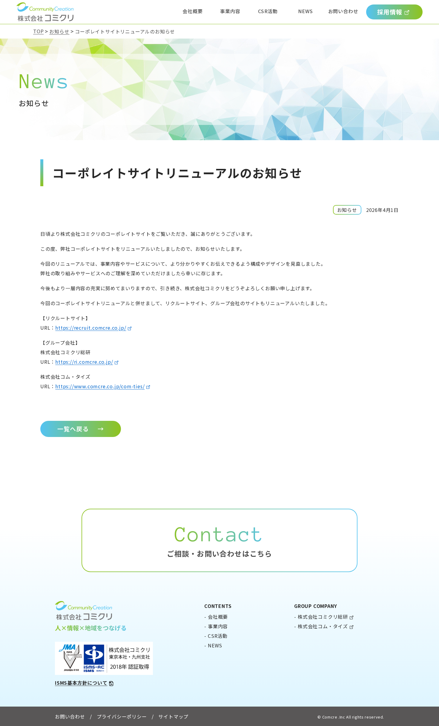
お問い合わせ (343, 11)
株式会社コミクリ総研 (323, 616)
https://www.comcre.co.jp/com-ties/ (100, 386)
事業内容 (230, 11)
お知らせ (59, 31)
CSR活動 (268, 11)
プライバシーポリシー (122, 716)
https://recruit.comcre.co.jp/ (90, 327)
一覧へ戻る (80, 428)
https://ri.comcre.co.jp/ (84, 361)
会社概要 (192, 11)
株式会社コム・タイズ (323, 626)
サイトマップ (173, 716)
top (38, 31)
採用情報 (389, 11)
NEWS (305, 11)
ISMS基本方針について (81, 682)
